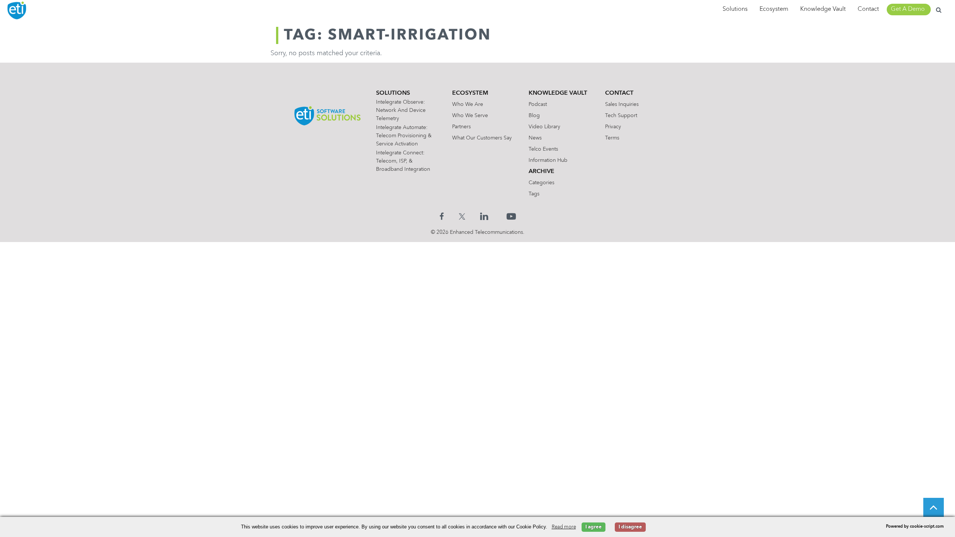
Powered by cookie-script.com (915, 527)
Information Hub (548, 160)
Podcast (538, 104)
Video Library (544, 126)
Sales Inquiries (622, 104)
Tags (534, 194)
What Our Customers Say (482, 138)
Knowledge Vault (823, 9)
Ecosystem (774, 9)
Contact (868, 9)
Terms (612, 138)
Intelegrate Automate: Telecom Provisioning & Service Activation (404, 136)
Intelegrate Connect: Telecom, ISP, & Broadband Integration (403, 161)
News (535, 138)
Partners (461, 126)
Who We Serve (470, 115)
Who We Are (467, 104)
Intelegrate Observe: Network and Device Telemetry (401, 110)
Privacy (613, 126)
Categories (541, 182)
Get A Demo (908, 9)
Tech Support (621, 115)
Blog (534, 115)
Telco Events (543, 149)
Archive (541, 172)
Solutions (735, 9)
